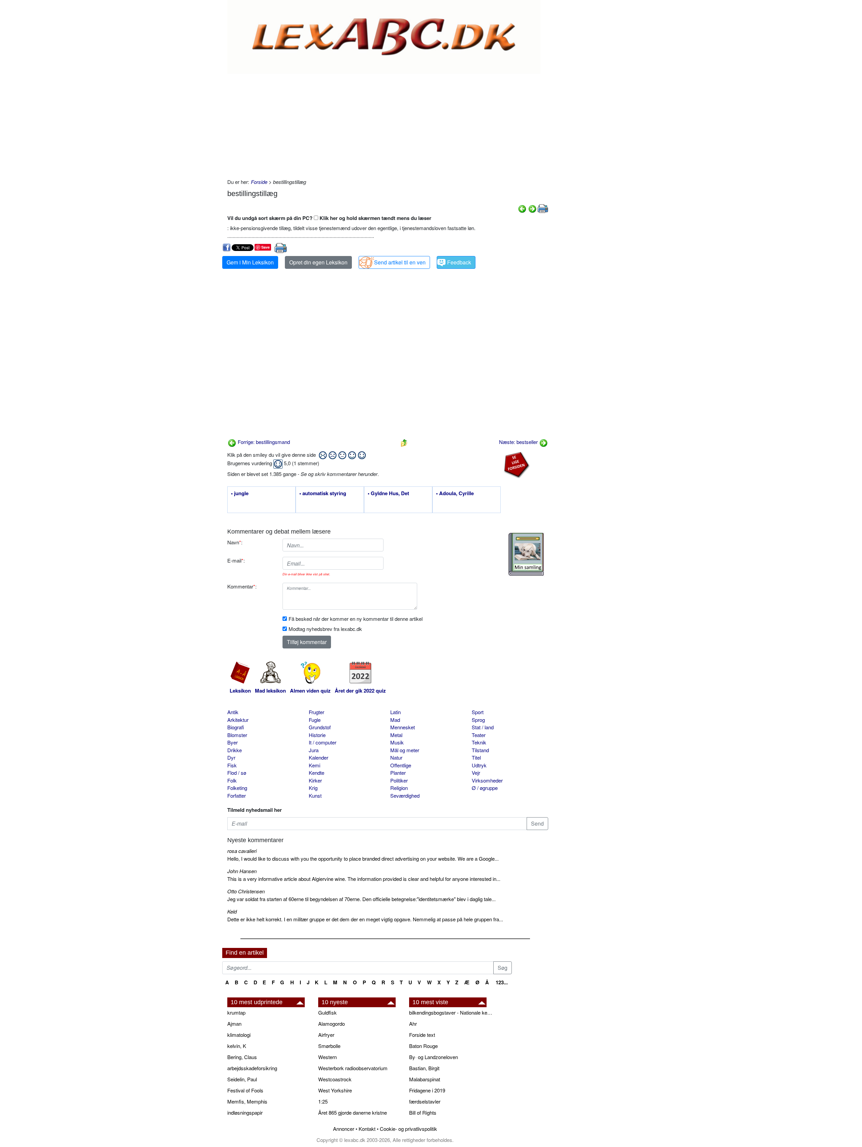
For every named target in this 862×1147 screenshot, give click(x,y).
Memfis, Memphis (247, 1101)
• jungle (239, 493)
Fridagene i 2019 (427, 1090)
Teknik (479, 742)
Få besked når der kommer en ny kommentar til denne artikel (356, 618)
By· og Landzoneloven (433, 1056)
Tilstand (480, 750)
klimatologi (239, 1034)
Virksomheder (487, 780)
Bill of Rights (422, 1112)
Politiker (399, 780)
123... (502, 982)
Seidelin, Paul (242, 1079)
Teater (479, 734)
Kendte (316, 772)
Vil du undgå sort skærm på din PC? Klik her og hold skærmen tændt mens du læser (329, 218)
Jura (314, 750)
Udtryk (479, 765)
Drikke (234, 750)
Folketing (237, 787)
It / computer (322, 742)
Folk (232, 780)
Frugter (316, 711)
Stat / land (483, 727)
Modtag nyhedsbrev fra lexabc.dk (325, 628)
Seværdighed (405, 795)
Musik (397, 742)
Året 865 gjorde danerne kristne (352, 1112)
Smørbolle (329, 1045)
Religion (399, 787)
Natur (396, 757)
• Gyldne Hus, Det (388, 493)
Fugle (315, 719)
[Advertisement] (387, 124)
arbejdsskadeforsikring (252, 1068)
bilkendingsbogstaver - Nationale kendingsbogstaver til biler (451, 1012)
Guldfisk (327, 1012)
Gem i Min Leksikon (250, 262)
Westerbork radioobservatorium (353, 1068)
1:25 (323, 1101)
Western (327, 1056)
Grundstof (320, 727)
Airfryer (326, 1034)
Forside (259, 181)
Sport (478, 711)
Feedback (459, 262)
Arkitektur (237, 719)
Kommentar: (242, 586)
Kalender (318, 757)
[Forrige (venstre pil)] (522, 208)
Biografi (235, 727)
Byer (232, 742)
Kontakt (367, 1128)
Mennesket (402, 727)
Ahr (413, 1023)
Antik (232, 711)
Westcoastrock (335, 1079)
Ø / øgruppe (485, 787)
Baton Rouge (423, 1045)
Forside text (422, 1034)
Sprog (478, 719)
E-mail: (236, 560)
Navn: (234, 542)
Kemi (314, 765)
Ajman (234, 1023)
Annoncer (343, 1128)
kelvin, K (236, 1045)
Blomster (237, 734)
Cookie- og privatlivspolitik (408, 1128)
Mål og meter (404, 750)
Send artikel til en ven (400, 262)
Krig (313, 787)
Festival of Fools (245, 1090)
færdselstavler (424, 1101)
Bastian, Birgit (424, 1068)
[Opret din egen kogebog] (526, 554)
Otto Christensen (246, 891)
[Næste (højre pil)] (532, 208)
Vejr (476, 772)
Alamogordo (331, 1023)
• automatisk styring (322, 493)
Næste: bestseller (519, 441)
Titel (476, 757)
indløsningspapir (245, 1112)
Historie (317, 734)
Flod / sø (236, 772)
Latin (395, 711)
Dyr (231, 757)
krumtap (236, 1012)
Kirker (315, 780)
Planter (398, 772)
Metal (396, 734)
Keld (232, 911)
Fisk (232, 765)
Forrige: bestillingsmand (263, 441)
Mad (395, 719)
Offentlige (400, 765)
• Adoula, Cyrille (455, 493)
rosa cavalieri (242, 850)
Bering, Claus (242, 1056)
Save (265, 247)
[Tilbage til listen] (404, 441)
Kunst (315, 795)
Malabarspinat (424, 1079)
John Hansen (242, 870)
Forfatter (236, 795)
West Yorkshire (335, 1090)
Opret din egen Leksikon (318, 262)
